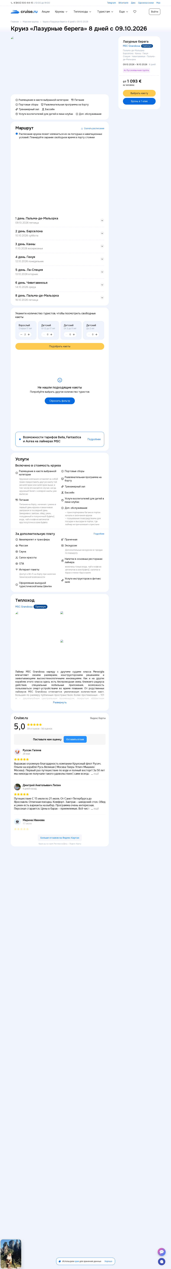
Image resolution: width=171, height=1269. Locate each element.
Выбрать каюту (139, 93)
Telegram (111, 3)
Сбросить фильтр (59, 400)
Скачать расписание (94, 128)
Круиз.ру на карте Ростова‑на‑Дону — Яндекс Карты (60, 844)
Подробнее (94, 439)
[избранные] (134, 11)
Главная (15, 21)
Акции (46, 11)
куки (77, 1261)
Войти (154, 11)
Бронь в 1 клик (139, 101)
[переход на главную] (24, 12)
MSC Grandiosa (24, 606)
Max (158, 3)
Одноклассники (146, 3)
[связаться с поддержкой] (162, 1262)
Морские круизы (31, 21)
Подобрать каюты (59, 346)
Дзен (133, 3)
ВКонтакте (123, 3)
